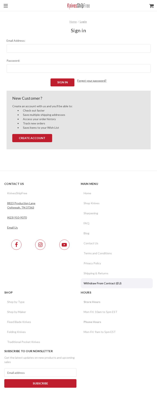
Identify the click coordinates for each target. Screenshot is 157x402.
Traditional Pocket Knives (23, 342)
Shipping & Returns (96, 273)
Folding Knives (16, 332)
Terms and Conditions (98, 253)
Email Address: (16, 40)
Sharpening (91, 213)
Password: (13, 60)
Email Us (12, 227)
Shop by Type (16, 302)
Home (87, 193)
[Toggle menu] (5, 5)
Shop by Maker (16, 312)
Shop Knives (92, 203)
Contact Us (91, 243)
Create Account (32, 138)
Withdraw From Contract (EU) (102, 283)
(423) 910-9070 (17, 217)
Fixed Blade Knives (19, 322)
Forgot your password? (92, 80)
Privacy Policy (92, 263)
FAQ (86, 223)
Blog (86, 233)
